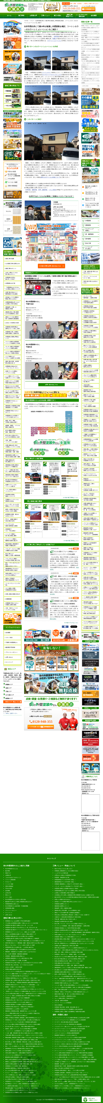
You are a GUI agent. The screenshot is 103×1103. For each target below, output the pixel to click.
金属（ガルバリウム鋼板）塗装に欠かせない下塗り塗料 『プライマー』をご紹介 (75, 1081)
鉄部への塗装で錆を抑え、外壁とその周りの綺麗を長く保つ (70, 974)
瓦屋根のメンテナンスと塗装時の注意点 (12, 500)
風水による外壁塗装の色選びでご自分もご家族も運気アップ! (20, 934)
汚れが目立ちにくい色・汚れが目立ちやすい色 (91, 193)
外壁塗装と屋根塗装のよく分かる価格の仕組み (66, 870)
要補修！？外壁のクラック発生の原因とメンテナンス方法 (20, 987)
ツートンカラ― (46, 72)
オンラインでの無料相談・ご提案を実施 (90, 297)
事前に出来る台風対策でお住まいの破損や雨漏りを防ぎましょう (21, 1059)
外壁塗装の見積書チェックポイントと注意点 (91, 326)
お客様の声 (33, 15)
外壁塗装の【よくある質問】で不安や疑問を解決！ (18, 921)
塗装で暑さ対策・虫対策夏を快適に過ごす (12, 362)
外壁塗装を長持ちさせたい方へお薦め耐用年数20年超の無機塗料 (71, 1075)
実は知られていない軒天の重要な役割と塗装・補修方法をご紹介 (71, 956)
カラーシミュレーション (54, 40)
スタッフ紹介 (9, 637)
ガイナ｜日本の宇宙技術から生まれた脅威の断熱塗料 (68, 1046)
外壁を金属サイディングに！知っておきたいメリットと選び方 (70, 934)
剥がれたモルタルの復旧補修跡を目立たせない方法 (12, 386)
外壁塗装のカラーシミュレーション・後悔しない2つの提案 (20, 932)
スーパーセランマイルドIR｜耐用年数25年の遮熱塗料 (68, 1024)
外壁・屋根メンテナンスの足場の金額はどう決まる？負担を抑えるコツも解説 (90, 39)
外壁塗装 (56, 36)
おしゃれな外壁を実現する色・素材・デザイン (91, 563)
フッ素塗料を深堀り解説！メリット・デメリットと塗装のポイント (22, 1086)
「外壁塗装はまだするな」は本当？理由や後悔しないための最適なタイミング (25, 940)
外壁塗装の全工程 (10, 283)
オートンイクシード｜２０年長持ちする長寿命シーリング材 (70, 1050)
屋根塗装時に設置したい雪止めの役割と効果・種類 (12, 455)
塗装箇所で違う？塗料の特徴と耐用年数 (90, 390)
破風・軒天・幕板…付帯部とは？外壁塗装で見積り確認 (69, 952)
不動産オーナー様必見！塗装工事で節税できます (90, 420)
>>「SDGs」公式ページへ (10, 713)
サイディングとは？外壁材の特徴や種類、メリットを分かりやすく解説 (90, 51)
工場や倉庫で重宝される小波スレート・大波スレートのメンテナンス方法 (23, 1035)
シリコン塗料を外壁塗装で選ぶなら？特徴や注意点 (12, 352)
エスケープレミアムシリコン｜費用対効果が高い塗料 (68, 1031)
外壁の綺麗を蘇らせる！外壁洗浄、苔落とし (90, 504)
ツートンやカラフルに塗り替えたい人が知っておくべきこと (91, 205)
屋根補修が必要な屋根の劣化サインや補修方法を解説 (68, 972)
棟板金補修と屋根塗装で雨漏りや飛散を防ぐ (12, 544)
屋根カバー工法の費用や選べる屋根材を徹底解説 (12, 317)
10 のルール (8, 881)
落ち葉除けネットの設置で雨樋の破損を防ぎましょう (68, 969)
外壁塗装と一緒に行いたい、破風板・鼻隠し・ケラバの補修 (70, 954)
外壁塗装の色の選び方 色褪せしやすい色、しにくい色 (19, 925)
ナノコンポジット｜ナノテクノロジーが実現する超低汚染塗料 (70, 1037)
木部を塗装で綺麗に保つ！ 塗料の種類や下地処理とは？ (19, 1053)
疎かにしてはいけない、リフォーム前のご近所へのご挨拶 (20, 945)
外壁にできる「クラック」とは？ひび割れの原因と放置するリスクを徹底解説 (90, 27)
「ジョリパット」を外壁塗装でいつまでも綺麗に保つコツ (20, 1031)
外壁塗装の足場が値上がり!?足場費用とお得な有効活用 (68, 1009)
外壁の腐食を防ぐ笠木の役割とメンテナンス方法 (12, 446)
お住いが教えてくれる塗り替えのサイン (11, 273)
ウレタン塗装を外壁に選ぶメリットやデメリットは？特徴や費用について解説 (74, 1057)
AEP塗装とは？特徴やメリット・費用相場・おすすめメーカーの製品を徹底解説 (75, 1061)
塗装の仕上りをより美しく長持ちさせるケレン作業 (12, 396)
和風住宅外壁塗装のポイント (89, 479)
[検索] (98, 86)
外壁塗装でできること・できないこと (12, 401)
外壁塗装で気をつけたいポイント (12, 411)
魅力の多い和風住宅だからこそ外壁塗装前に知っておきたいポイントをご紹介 (74, 943)
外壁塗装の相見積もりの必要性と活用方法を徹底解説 (18, 1004)
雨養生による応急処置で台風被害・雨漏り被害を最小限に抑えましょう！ (23, 1061)
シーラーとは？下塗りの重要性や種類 (90, 405)
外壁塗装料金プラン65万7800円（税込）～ (65, 879)
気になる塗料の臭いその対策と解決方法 (89, 351)
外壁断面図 (8, 599)
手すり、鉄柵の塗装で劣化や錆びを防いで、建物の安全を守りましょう (73, 978)
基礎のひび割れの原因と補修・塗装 (88, 548)
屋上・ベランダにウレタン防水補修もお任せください (12, 564)
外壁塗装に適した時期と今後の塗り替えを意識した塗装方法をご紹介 (22, 980)
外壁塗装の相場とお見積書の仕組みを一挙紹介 (66, 888)
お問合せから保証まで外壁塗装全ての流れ (65, 875)
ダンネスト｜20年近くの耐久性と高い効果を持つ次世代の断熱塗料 (71, 1044)
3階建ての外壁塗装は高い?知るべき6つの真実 (91, 356)
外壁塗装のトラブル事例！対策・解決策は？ (91, 553)
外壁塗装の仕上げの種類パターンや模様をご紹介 (90, 607)
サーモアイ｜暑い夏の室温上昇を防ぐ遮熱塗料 (66, 1022)
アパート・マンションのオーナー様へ (90, 277)
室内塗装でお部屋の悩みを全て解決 (64, 921)
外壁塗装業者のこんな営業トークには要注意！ (91, 440)
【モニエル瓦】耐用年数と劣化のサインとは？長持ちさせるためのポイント (90, 74)
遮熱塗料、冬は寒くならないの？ (63, 1064)
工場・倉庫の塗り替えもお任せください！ (91, 272)
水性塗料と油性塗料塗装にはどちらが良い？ (90, 469)
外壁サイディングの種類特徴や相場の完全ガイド (12, 381)
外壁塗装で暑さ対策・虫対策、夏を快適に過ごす (67, 1007)
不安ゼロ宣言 (8, 888)
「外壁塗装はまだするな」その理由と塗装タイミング (12, 288)
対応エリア (8, 895)
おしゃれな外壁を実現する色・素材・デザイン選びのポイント (21, 1070)
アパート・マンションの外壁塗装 (63, 1002)
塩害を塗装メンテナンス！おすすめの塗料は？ (12, 574)
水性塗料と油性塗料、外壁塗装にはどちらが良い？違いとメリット (71, 1072)
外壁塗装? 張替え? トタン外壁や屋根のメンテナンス (68, 936)
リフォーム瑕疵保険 (10, 879)
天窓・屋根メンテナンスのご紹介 (11, 441)
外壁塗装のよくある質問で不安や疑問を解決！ (91, 302)
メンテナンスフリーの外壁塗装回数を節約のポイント (91, 371)
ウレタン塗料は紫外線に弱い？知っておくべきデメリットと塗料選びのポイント (90, 63)
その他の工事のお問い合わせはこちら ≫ (51, 266)
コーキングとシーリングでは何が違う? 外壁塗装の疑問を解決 (21, 1022)
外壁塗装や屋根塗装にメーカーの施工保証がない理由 (91, 415)
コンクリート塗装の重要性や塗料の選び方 (11, 539)
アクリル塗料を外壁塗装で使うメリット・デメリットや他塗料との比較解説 (74, 1055)
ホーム (9, 15)
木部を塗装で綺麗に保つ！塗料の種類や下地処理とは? (91, 519)
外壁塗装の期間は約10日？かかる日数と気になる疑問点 (19, 936)
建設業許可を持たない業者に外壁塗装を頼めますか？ (18, 901)
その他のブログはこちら (71, 622)
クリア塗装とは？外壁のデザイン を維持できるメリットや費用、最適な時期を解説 (76, 1059)
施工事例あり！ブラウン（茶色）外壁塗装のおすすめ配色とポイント (22, 1083)
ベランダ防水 (52, 189)
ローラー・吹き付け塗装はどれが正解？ (89, 494)
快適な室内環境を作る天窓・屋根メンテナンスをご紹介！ (69, 961)
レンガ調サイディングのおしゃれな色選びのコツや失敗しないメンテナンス (24, 989)
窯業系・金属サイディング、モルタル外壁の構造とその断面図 (21, 1028)
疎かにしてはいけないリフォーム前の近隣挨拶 (90, 346)
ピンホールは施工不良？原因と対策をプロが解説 (12, 391)
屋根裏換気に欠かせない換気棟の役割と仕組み (12, 569)
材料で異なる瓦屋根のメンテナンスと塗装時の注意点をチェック (71, 947)
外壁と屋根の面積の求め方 (12, 594)
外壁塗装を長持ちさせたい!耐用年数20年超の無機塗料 (91, 410)
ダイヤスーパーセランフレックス (51, 74)
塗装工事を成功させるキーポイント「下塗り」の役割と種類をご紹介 (72, 1079)
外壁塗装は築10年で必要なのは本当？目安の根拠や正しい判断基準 (22, 938)
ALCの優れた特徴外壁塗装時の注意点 (10, 589)
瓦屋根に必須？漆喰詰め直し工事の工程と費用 (66, 945)
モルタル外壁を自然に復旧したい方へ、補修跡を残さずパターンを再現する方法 (25, 993)
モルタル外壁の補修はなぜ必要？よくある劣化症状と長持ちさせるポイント (90, 45)
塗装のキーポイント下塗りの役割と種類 (89, 395)
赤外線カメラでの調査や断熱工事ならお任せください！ (69, 901)
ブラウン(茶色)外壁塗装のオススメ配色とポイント (91, 593)
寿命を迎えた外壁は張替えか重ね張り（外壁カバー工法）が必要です (72, 914)
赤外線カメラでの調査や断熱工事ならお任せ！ (12, 298)
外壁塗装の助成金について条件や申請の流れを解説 (67, 928)
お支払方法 (8, 892)
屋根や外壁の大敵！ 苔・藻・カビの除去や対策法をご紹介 (69, 994)
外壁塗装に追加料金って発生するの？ (89, 311)
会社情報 (7, 890)
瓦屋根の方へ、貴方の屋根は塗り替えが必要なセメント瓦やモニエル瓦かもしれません (76, 950)
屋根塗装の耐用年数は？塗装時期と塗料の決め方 (90, 558)
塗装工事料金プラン (69, 15)
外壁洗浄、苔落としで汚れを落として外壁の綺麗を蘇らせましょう (71, 991)
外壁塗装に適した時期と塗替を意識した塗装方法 (12, 332)
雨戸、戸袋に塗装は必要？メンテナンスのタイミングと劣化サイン (71, 989)
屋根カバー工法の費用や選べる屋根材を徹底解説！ (67, 912)
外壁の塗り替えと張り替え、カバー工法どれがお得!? (90, 361)
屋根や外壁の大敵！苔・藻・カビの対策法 (90, 509)
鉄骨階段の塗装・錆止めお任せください (12, 515)
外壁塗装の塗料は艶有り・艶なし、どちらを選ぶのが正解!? (70, 1070)
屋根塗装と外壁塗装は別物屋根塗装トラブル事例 (12, 406)
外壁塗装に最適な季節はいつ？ (12, 337)
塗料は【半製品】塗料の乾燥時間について (12, 579)
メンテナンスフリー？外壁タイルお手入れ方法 (90, 474)
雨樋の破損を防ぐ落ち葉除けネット (10, 460)
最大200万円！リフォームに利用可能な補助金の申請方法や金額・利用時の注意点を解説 (77, 897)
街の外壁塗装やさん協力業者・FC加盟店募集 (16, 906)
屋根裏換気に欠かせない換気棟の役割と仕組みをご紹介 (19, 1048)
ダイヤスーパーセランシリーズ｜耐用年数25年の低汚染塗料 (70, 1028)
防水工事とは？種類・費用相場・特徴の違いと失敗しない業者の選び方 (23, 1042)
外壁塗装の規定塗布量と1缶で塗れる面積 (90, 499)
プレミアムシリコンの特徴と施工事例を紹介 (90, 612)
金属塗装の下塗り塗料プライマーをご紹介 (90, 400)
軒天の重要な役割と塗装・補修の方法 (10, 431)
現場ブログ (8, 873)
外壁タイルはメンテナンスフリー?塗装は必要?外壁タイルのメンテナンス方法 (74, 941)
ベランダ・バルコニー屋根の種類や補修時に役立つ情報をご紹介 (21, 1039)
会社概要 (94, 15)
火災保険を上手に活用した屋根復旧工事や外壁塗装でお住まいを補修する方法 (74, 895)
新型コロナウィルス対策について (50, 177)
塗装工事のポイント (10, 268)
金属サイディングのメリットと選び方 (10, 485)
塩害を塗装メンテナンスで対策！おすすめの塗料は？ (18, 1050)
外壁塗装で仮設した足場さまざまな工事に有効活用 (91, 425)
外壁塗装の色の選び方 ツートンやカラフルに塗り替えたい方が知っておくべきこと (26, 929)
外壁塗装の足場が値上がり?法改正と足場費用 (91, 430)
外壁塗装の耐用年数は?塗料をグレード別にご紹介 (12, 327)
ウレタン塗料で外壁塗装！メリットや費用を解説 (12, 347)
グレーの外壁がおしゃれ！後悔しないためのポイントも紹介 (20, 1075)
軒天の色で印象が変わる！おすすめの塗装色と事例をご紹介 (70, 958)
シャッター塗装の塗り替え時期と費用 (10, 534)
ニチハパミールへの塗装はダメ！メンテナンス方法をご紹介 (20, 1055)
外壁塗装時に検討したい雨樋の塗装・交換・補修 (12, 451)
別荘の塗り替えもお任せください (91, 282)
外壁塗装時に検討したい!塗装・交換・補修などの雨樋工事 (69, 965)
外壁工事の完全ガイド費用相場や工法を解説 (11, 293)
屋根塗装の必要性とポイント (62, 906)
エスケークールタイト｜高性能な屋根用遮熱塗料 (67, 1033)
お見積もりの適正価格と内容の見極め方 (90, 331)
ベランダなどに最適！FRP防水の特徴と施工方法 (12, 559)
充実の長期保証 (9, 886)
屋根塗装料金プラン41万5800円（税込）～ (65, 881)
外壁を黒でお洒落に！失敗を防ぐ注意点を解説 (90, 578)
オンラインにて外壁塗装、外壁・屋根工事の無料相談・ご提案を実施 (72, 925)
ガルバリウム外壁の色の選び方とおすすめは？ (17, 976)
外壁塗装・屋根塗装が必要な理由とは (14, 956)
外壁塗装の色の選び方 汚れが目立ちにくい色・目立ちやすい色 (21, 927)
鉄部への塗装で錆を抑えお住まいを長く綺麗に (12, 510)
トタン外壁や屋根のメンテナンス (10, 490)
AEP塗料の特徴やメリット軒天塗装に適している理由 (91, 627)
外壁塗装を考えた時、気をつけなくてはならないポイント (20, 1000)
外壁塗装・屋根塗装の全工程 (62, 877)
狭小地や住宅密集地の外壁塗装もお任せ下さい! (12, 480)
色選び (54, 38)
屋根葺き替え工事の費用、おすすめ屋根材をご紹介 (67, 910)
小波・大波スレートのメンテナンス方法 (11, 608)
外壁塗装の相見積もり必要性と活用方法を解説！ (91, 316)
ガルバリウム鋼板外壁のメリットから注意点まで (90, 376)
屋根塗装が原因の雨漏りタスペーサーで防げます (12, 475)
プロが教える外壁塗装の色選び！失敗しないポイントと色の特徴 (21, 923)
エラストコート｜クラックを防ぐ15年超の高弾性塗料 (68, 1039)
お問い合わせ (9, 657)
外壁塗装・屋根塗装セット (12, 101)
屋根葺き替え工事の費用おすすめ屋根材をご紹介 (12, 312)
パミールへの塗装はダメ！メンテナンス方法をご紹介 (91, 524)
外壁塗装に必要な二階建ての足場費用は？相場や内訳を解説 (70, 1011)
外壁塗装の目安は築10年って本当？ (10, 278)
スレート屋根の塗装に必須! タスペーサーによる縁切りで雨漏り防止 (22, 1013)
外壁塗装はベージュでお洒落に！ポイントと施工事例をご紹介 (21, 1081)
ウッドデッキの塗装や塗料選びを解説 (11, 525)
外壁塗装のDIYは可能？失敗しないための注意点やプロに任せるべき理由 (23, 962)
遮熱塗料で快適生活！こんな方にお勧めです (66, 1035)
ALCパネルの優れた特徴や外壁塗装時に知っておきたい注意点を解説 (22, 1024)
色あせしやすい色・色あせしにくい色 (90, 199)
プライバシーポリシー (11, 652)
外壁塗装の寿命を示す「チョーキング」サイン (12, 367)
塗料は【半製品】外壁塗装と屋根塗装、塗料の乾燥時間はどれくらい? (23, 1017)
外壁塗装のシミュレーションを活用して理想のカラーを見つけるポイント (90, 69)
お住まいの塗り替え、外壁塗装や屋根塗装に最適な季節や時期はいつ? (23, 982)
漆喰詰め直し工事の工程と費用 (89, 484)
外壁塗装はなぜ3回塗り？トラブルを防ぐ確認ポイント (19, 1002)
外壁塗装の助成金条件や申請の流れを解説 (90, 306)
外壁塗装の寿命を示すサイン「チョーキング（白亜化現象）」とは (22, 984)
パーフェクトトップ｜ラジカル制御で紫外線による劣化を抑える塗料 (72, 1017)
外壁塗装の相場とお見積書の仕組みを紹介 (90, 321)
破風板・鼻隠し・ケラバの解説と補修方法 (12, 426)
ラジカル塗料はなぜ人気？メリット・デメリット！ (91, 622)
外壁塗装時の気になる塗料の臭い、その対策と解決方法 (19, 947)
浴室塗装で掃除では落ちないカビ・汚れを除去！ (67, 983)
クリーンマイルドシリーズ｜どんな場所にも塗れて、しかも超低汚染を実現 (74, 1048)
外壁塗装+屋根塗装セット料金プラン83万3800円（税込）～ (69, 884)
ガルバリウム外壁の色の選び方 (89, 380)
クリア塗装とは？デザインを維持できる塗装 (12, 357)
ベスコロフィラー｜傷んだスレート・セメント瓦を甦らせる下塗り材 (72, 1026)
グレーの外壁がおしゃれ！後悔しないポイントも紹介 (91, 573)
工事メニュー (45, 15)
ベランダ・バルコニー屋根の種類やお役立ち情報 (12, 549)
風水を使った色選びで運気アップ (91, 187)
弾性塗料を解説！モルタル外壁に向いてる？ (91, 602)
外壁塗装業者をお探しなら (12, 903)
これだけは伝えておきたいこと (13, 877)
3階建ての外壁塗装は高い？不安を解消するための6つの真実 (20, 949)
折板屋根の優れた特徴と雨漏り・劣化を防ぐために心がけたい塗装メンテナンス (75, 939)
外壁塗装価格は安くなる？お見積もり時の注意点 (12, 303)
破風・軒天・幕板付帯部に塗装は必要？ (11, 421)
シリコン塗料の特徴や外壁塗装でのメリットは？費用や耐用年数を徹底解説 (74, 1053)
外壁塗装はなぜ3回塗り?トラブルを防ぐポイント (12, 416)
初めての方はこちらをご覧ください (64, 868)
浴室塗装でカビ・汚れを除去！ (10, 529)
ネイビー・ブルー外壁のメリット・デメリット (90, 568)
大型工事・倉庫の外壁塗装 (61, 1000)
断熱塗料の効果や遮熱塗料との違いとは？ (90, 528)
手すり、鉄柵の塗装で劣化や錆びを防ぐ (11, 520)
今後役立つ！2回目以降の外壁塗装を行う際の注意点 (68, 917)
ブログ (32, 20)
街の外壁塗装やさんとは (11, 868)
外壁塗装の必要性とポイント (62, 903)
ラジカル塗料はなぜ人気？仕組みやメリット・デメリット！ (20, 1090)
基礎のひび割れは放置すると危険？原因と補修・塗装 (18, 1064)
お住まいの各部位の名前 (12, 322)
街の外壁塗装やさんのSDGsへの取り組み (15, 899)
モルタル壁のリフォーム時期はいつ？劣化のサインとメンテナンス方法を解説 (90, 33)
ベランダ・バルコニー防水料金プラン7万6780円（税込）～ (69, 886)
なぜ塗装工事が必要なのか (12, 263)
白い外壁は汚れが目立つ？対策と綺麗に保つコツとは (91, 583)
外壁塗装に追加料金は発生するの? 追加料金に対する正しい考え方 (71, 930)
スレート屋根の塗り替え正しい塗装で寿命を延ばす (12, 470)
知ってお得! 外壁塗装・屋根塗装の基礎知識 (16, 954)
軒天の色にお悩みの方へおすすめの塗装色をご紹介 (12, 436)
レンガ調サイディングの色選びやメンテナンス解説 (12, 377)
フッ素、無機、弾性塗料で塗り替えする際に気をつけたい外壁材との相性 (23, 1033)
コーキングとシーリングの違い (12, 584)
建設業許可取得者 (10, 647)
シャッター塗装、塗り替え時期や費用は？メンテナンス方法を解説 (71, 985)
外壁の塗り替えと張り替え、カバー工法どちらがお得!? (19, 965)
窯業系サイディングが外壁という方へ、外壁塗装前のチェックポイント (73, 1086)
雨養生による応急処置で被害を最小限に (90, 543)
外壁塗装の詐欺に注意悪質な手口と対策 (90, 336)
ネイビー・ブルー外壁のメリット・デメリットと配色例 (19, 1072)
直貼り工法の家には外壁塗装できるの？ (89, 459)
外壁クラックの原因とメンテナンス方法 (11, 372)
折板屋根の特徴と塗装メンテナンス (10, 495)
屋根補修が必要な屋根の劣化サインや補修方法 (12, 465)
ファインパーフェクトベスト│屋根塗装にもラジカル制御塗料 (70, 1020)
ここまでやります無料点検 (81, 15)
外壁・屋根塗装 (42, 189)
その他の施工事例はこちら (70, 497)
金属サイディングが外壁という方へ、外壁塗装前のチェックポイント (72, 1088)
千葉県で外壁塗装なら (11, 642)
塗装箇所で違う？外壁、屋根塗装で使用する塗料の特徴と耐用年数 (71, 1066)
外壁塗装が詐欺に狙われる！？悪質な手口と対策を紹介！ (20, 1006)
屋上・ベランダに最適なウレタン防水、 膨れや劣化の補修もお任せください (24, 1046)
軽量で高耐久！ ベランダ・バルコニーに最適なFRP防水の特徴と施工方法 (24, 1044)
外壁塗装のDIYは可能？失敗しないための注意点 (90, 445)
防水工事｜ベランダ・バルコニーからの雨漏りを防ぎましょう (70, 923)
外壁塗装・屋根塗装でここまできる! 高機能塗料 (17, 998)
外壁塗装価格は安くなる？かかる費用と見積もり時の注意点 (70, 890)
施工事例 (21, 15)
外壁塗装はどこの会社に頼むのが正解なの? (16, 1015)
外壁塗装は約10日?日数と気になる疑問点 (90, 341)
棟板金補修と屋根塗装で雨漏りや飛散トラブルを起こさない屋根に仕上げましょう (26, 1037)
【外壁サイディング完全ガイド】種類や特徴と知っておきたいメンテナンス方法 (25, 991)
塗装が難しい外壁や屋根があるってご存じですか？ (91, 450)
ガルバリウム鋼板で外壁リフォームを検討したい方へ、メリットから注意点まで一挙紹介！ (28, 973)
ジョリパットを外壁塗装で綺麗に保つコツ (91, 489)
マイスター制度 (9, 884)
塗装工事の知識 (9, 258)
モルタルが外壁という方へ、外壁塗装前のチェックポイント (70, 1083)
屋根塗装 (34, 189)
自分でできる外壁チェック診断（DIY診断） (16, 960)
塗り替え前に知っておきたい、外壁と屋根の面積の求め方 (20, 1026)
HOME (26, 20)
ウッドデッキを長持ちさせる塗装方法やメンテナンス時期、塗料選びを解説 (74, 980)
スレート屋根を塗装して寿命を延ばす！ (65, 998)
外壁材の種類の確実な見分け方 (88, 366)
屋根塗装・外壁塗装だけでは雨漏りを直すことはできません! (20, 951)
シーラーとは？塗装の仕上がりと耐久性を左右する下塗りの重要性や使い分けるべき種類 (77, 1077)
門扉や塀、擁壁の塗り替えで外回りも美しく (66, 919)
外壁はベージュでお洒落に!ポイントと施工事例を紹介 (91, 588)
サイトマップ (9, 662)
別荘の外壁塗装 (58, 1005)
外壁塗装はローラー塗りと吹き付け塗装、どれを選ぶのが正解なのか (22, 1020)
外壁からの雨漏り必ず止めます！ (63, 899)
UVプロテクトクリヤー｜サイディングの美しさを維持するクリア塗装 (72, 1042)
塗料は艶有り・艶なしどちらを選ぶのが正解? (90, 464)
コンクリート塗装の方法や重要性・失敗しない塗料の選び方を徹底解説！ (73, 987)
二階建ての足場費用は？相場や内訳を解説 (90, 435)
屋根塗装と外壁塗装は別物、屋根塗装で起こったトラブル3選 (20, 1011)
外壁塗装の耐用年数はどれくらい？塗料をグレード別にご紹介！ (21, 978)
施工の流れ (57, 15)
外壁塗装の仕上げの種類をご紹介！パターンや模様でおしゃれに (21, 1092)
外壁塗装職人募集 (9, 908)
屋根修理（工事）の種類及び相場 (10, 308)
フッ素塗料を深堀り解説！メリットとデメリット (91, 598)
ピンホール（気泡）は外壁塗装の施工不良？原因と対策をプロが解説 (22, 995)
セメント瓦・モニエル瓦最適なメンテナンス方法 (12, 505)
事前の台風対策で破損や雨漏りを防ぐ (89, 538)
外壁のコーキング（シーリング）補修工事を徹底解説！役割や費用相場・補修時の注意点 (77, 932)
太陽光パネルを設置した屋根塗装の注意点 (90, 514)
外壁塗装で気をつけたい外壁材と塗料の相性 (12, 603)
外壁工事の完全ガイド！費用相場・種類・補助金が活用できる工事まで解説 (24, 943)
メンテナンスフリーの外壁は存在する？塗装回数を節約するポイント (22, 971)
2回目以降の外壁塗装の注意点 (88, 385)
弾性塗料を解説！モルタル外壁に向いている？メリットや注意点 (21, 1088)
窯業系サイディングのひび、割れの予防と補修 (90, 454)
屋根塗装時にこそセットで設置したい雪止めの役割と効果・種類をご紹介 (73, 967)
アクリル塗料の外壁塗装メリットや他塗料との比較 (12, 342)
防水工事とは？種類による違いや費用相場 (12, 554)
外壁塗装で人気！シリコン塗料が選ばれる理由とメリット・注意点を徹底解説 (90, 57)
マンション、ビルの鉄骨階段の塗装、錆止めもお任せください (70, 976)
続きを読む (53, 619)
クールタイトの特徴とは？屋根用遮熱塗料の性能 (91, 617)
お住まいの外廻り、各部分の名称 (13, 967)
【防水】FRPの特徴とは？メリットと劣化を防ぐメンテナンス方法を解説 (90, 80)
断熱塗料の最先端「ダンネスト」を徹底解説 (91, 533)
